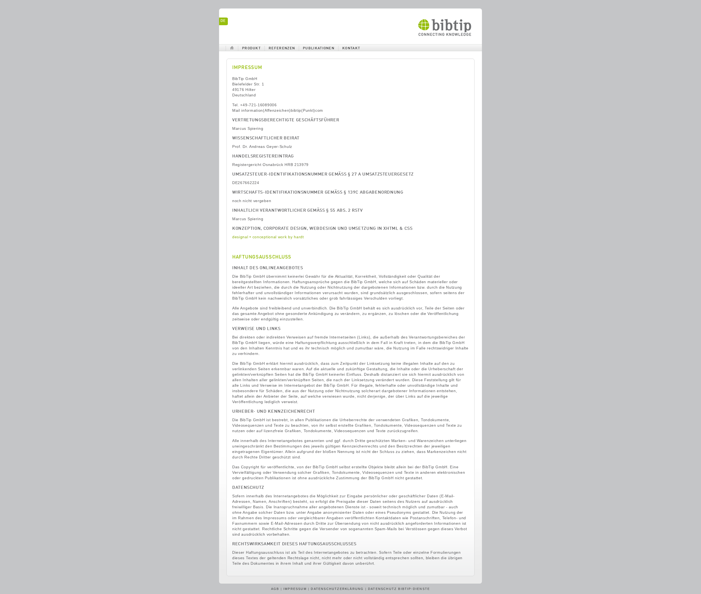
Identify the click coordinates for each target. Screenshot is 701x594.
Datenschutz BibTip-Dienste (399, 588)
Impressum (295, 588)
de (222, 21)
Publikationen (318, 48)
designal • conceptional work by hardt (268, 237)
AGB (275, 588)
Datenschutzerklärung (337, 588)
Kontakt (351, 48)
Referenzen (282, 48)
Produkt (251, 48)
